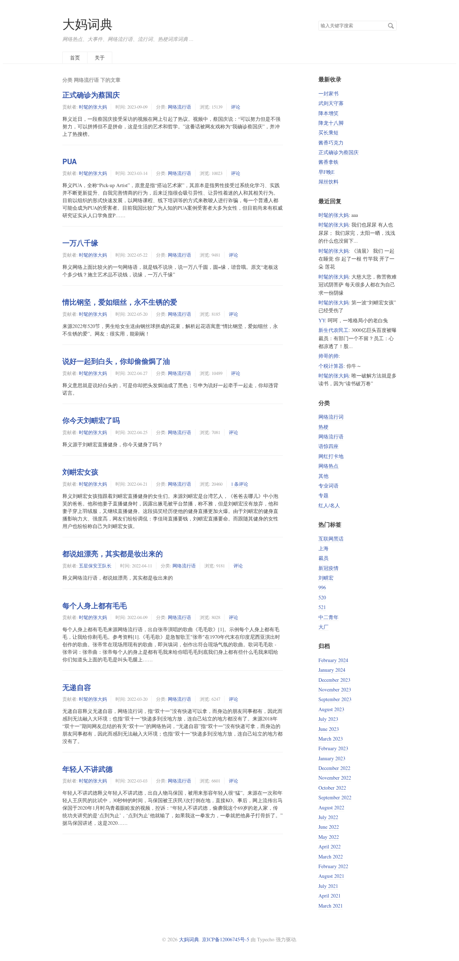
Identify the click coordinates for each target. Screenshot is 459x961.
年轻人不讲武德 (87, 769)
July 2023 (328, 718)
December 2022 (334, 768)
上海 (323, 548)
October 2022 (332, 787)
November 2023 (334, 689)
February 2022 (333, 866)
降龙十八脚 (331, 122)
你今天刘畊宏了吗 (91, 420)
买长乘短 (328, 132)
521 (322, 607)
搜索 (391, 26)
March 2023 (330, 738)
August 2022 (331, 807)
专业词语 (328, 485)
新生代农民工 (333, 330)
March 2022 (330, 856)
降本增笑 (328, 113)
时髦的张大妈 (93, 107)
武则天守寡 (331, 103)
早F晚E (326, 171)
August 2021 (331, 875)
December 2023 (334, 679)
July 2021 (328, 885)
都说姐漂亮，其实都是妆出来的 (112, 553)
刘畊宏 (325, 577)
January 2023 (331, 758)
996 (322, 587)
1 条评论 (239, 484)
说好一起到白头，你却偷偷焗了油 (116, 361)
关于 (100, 57)
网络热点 (328, 465)
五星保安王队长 (95, 565)
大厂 (323, 626)
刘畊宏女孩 (80, 472)
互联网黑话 (331, 538)
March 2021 (330, 905)
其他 (323, 475)
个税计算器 (331, 365)
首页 (75, 57)
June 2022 (328, 826)
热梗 (323, 426)
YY (321, 320)
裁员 (323, 558)
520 (322, 597)
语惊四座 (328, 446)
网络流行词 (331, 416)
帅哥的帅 (328, 355)
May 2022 (328, 836)
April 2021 (329, 895)
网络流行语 (179, 107)
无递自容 (76, 687)
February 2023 (333, 748)
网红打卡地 (331, 456)
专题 (323, 495)
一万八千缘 (80, 243)
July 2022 (328, 817)
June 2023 (328, 728)
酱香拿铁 (328, 161)
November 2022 (334, 777)
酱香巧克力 (331, 142)
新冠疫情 (328, 568)
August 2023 (331, 709)
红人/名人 (329, 505)
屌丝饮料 (328, 181)
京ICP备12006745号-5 (225, 939)
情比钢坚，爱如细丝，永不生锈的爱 (119, 302)
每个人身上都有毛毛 (94, 605)
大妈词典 (87, 23)
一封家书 (328, 93)
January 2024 (331, 669)
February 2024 (333, 660)
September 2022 (334, 797)
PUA (69, 161)
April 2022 (329, 846)
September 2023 (334, 699)
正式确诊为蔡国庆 (91, 95)
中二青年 (328, 617)
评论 (235, 107)
